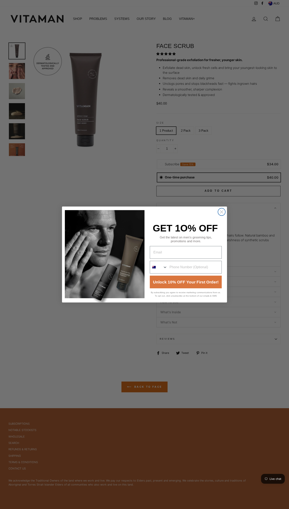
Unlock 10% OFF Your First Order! (186, 282)
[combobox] (158, 267)
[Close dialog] (221, 212)
